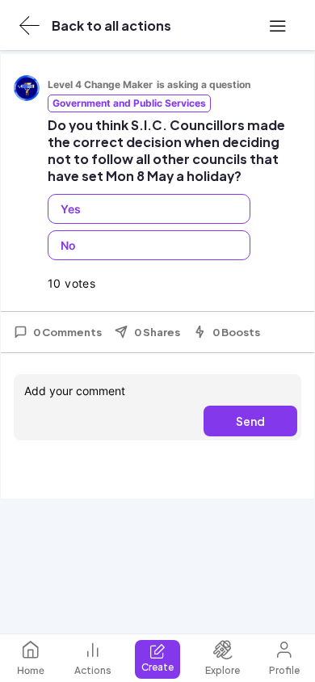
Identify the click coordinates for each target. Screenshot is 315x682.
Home (30, 670)
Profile (284, 670)
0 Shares (157, 332)
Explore (222, 670)
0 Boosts (236, 332)
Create (157, 667)
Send (250, 421)
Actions (92, 670)
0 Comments (67, 332)
